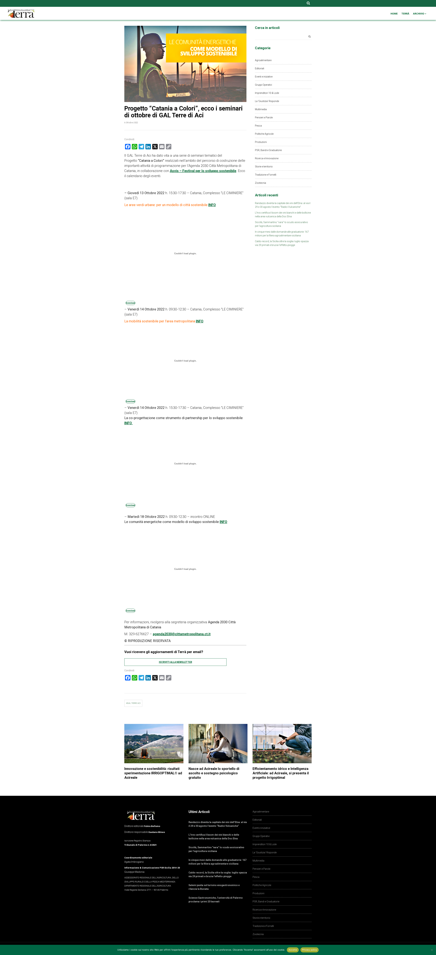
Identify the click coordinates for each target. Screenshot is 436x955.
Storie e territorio (264, 166)
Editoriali (259, 68)
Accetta (293, 949)
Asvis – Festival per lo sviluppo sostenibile (203, 171)
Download (130, 303)
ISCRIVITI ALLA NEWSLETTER (175, 662)
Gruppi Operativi (263, 84)
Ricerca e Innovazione (266, 158)
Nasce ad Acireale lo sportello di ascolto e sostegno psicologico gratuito (214, 773)
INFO (212, 205)
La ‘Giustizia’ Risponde (267, 101)
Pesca (258, 125)
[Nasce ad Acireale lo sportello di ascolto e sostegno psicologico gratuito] (218, 743)
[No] (431, 950)
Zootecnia (260, 183)
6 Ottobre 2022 (131, 122)
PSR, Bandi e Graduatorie (268, 150)
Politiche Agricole (264, 133)
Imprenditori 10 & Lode (267, 93)
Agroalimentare (263, 60)
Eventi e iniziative (263, 76)
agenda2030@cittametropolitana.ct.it (182, 634)
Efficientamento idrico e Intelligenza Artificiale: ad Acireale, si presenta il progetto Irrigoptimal (281, 773)
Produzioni (261, 142)
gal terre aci (134, 703)
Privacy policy (309, 949)
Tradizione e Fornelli (265, 174)
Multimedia (261, 109)
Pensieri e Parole (264, 117)
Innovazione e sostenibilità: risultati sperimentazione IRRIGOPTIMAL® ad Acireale (153, 773)
